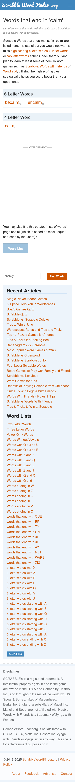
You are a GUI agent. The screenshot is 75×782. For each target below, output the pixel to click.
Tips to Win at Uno (20, 324)
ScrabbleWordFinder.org (40, 759)
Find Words (57, 276)
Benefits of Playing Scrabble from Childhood (38, 385)
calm (10, 125)
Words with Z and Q (21, 460)
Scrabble (31, 66)
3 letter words (58, 50)
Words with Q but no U (23, 444)
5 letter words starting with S (27, 629)
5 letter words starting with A (27, 634)
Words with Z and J (20, 470)
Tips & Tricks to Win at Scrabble (29, 406)
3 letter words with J (21, 598)
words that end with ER (23, 521)
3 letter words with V (21, 593)
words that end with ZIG (23, 562)
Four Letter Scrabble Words (26, 365)
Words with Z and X (21, 455)
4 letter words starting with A (27, 603)
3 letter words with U (21, 583)
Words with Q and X (21, 475)
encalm (36, 102)
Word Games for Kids (22, 380)
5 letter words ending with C (26, 644)
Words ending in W (20, 485)
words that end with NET (24, 552)
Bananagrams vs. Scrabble (26, 345)
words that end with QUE (24, 516)
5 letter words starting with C (27, 624)
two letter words (18, 56)
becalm (13, 102)
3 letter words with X (21, 567)
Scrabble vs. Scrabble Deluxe (28, 319)
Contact (66, 773)
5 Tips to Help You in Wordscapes (31, 304)
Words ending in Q (20, 496)
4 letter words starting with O (27, 613)
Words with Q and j (20, 480)
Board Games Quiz (20, 309)
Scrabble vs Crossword (23, 355)
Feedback (31, 773)
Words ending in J (19, 501)
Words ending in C (20, 511)
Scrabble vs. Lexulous (22, 375)
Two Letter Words (19, 424)
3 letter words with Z (21, 572)
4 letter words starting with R (27, 618)
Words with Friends (53, 66)
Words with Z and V (21, 465)
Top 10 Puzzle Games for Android (31, 334)
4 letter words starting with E (27, 608)
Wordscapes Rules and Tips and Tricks (34, 329)
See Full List (15, 654)
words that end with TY (23, 526)
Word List (15, 248)
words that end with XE (23, 537)
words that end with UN (23, 531)
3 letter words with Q (21, 588)
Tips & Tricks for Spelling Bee (28, 339)
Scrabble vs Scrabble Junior (27, 360)
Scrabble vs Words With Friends (29, 401)
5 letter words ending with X (26, 639)
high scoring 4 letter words (29, 50)
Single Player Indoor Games (27, 298)
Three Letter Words (20, 429)
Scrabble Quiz (17, 314)
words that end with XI (22, 542)
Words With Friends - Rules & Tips (31, 396)
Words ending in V (20, 506)
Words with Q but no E (22, 449)
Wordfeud (10, 71)
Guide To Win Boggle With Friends (31, 391)
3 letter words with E (21, 577)
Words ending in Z (20, 490)
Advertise (49, 773)
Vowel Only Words (20, 434)
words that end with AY (23, 547)
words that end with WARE (26, 557)
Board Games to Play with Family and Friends (39, 370)
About (16, 773)
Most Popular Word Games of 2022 (31, 350)
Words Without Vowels (23, 439)
